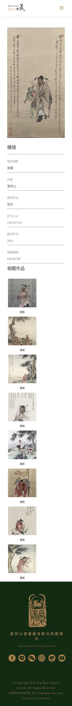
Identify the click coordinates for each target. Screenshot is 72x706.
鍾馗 (22, 312)
